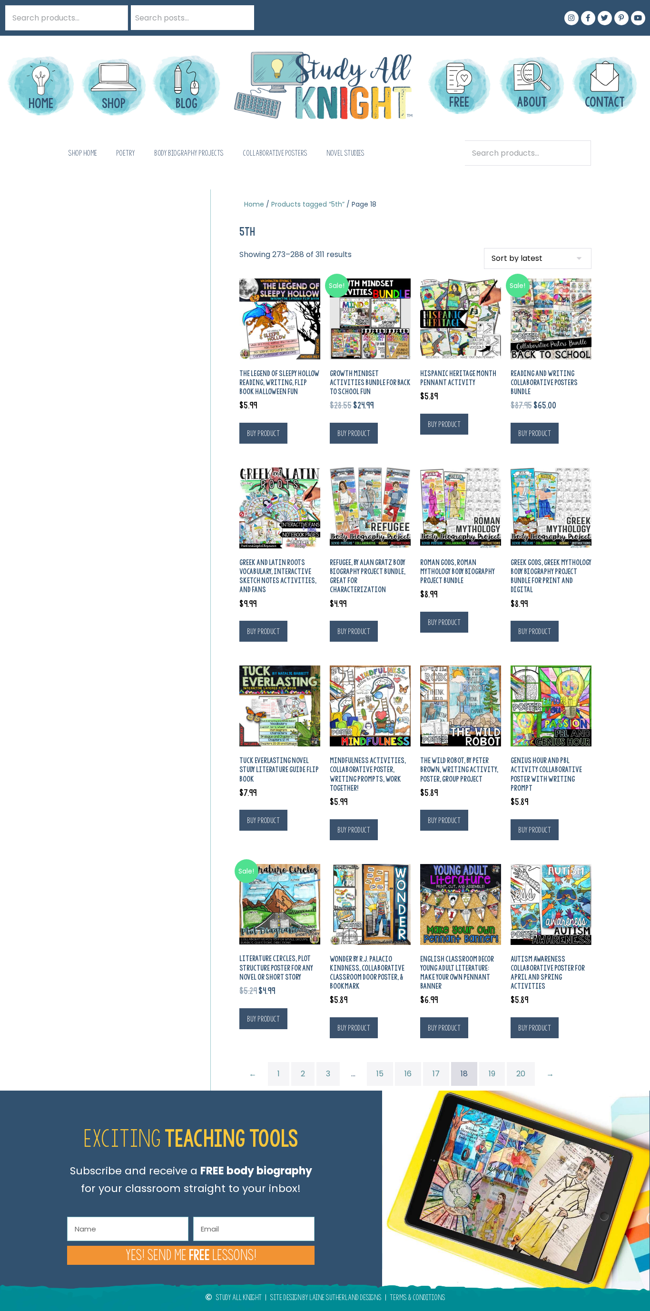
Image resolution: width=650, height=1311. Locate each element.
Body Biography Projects (189, 153)
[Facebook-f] (588, 18)
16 (408, 1073)
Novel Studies (345, 153)
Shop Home (82, 153)
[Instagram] (571, 18)
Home (254, 204)
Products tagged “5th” (308, 204)
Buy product (263, 433)
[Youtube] (638, 18)
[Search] (241, 17)
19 (492, 1073)
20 (520, 1073)
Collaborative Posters (275, 153)
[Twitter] (605, 18)
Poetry (125, 153)
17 (436, 1073)
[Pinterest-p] (621, 18)
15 (380, 1073)
